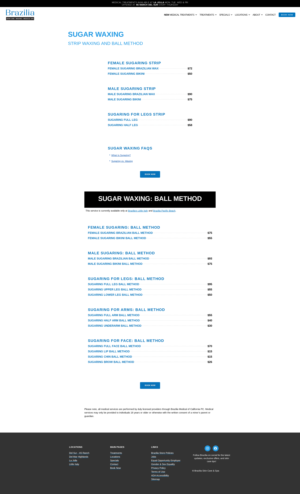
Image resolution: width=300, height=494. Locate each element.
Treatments (207, 14)
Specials (224, 14)
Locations (241, 14)
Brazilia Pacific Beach (164, 210)
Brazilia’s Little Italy (138, 210)
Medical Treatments (179, 14)
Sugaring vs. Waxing (122, 161)
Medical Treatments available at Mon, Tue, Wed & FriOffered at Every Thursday (150, 3)
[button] (150, 155)
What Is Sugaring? (121, 155)
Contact (270, 14)
